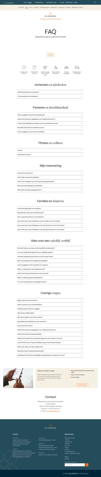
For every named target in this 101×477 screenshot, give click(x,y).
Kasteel (44, 445)
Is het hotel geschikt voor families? (29, 208)
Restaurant (54, 7)
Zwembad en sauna (24, 154)
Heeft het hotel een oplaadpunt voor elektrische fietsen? (36, 330)
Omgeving (61, 7)
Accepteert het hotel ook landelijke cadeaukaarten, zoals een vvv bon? (41, 355)
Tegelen (53, 449)
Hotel (16, 440)
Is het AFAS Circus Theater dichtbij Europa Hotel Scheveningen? (39, 342)
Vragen (75, 2)
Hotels (30, 2)
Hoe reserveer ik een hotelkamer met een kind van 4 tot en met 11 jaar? (41, 225)
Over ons (67, 445)
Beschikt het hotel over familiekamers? (30, 213)
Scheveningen (16, 445)
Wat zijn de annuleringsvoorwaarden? (30, 186)
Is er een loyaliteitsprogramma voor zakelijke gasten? (35, 252)
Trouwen (62, 2)
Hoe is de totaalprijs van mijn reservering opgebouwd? (35, 181)
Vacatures (67, 443)
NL (95, 2)
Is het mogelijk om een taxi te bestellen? (31, 132)
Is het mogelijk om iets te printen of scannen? (32, 265)
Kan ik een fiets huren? (25, 326)
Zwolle (53, 440)
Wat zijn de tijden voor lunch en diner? (30, 317)
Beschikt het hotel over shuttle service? (30, 127)
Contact (50, 55)
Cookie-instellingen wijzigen (72, 453)
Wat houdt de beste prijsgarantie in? (29, 190)
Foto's (31, 7)
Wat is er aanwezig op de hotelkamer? (30, 278)
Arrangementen (39, 2)
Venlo (55, 447)
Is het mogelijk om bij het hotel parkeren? (31, 115)
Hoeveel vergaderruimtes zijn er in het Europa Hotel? (35, 256)
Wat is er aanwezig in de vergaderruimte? (31, 269)
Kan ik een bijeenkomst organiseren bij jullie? (32, 261)
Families (68, 7)
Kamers (36, 7)
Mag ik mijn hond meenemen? (27, 300)
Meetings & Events (51, 2)
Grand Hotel (44, 440)
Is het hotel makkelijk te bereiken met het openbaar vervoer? (37, 123)
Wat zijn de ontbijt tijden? (26, 313)
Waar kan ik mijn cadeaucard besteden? (30, 351)
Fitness (19, 150)
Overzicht (21, 7)
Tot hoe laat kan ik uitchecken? (27, 96)
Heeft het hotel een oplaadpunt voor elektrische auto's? (36, 119)
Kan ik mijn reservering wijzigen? (28, 177)
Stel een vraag (82, 385)
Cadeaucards (69, 2)
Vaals (51, 445)
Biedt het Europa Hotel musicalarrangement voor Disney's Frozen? (40, 338)
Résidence (21, 453)
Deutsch (67, 458)
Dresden (55, 455)
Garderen (32, 453)
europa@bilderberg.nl (53, 411)
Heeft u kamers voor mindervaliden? (29, 305)
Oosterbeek (28, 451)
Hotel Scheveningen (20, 444)
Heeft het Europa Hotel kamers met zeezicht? (33, 273)
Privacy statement (70, 451)
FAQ (26, 7)
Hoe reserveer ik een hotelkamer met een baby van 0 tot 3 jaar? (38, 221)
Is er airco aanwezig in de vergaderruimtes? (32, 282)
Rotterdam (18, 442)
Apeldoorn (29, 455)
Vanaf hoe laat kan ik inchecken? (28, 92)
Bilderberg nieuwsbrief (71, 462)
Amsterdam (24, 440)
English (66, 456)
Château (44, 449)
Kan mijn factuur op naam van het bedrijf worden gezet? (36, 248)
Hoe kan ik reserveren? (25, 173)
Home (25, 2)
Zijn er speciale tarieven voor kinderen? (30, 217)
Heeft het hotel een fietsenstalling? (29, 334)
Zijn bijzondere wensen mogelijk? (28, 309)
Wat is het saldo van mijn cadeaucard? (30, 347)
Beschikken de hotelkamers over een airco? (32, 321)
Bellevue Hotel (45, 455)
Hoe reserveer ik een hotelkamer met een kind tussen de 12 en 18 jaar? (40, 229)
